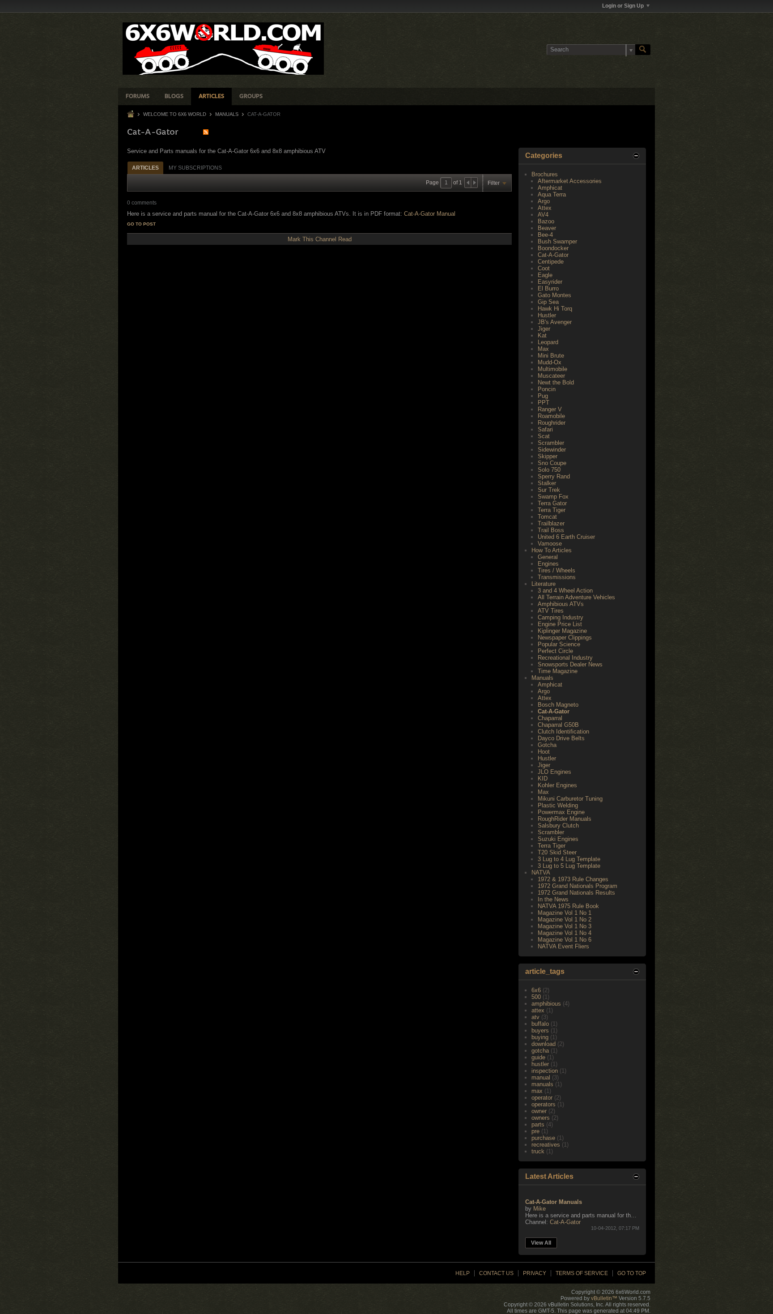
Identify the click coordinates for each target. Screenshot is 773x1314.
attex (537, 1010)
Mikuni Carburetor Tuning (570, 798)
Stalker (547, 483)
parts (537, 1124)
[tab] (145, 167)
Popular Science (559, 644)
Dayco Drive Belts (561, 738)
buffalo (540, 1023)
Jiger (544, 328)
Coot (544, 268)
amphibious (546, 1003)
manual (540, 1077)
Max (543, 349)
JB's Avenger (555, 322)
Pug (543, 395)
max (537, 1091)
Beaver (547, 228)
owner (539, 1111)
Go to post (141, 224)
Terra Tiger (551, 510)
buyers (540, 1030)
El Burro (548, 288)
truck (537, 1151)
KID (543, 778)
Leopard (548, 342)
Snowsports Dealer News (570, 664)
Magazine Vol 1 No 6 (564, 939)
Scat (544, 436)
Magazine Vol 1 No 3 (564, 926)
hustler (540, 1064)
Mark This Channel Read (320, 239)
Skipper (547, 456)
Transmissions (557, 577)
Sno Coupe (552, 463)
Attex (545, 208)
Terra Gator (552, 503)
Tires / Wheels (556, 570)
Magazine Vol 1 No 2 (564, 919)
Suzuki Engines (558, 839)
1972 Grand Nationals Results (576, 892)
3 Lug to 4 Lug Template (569, 859)
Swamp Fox (553, 496)
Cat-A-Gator (553, 255)
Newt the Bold (556, 382)
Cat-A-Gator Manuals (553, 1202)
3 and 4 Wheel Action (565, 590)
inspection (544, 1070)
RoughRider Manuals (564, 818)
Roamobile (551, 416)
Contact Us (496, 1273)
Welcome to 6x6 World (174, 114)
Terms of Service (582, 1273)
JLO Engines (554, 771)
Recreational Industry (565, 657)
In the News (553, 899)
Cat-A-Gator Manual (429, 213)
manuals (542, 1084)
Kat (542, 335)
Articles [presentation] (145, 168)
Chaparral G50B (558, 724)
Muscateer (551, 375)
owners (540, 1117)
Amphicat (550, 187)
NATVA (540, 872)
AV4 (543, 214)
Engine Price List (560, 624)
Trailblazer (551, 523)
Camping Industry (560, 617)
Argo (544, 201)
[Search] (642, 49)
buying (539, 1037)
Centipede (551, 261)
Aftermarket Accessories (570, 181)
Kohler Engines (557, 785)
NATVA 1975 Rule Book (568, 906)
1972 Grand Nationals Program (577, 886)
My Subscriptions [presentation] (195, 168)
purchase (543, 1138)
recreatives (545, 1144)
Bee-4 (545, 234)
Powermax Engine (561, 812)
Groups (251, 96)
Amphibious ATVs (561, 604)
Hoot (544, 751)
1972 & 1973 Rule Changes (573, 879)
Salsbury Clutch (558, 825)
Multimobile (552, 369)
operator (541, 1097)
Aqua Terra (552, 194)
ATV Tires (551, 610)
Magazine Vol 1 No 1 (564, 912)
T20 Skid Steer (557, 852)
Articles (211, 96)
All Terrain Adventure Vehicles (576, 597)
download (543, 1044)
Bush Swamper (557, 241)
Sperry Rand (554, 476)
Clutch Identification (563, 731)
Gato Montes (554, 295)
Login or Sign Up (623, 6)
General (548, 557)
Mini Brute (551, 355)
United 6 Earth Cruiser (566, 536)
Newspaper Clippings (565, 637)
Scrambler (551, 442)
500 (536, 997)
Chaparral (550, 718)
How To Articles (551, 550)
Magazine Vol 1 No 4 (564, 933)
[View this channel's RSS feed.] (205, 132)
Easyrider (550, 281)
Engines (548, 563)
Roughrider (551, 422)
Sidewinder (552, 449)
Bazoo (546, 221)
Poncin (547, 389)
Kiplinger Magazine (562, 630)
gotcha (540, 1050)
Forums (137, 96)
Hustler (547, 315)
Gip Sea (548, 302)
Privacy (534, 1273)
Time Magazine (558, 671)
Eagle (545, 275)
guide (538, 1057)
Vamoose (550, 543)
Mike (539, 1208)
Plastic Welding (558, 805)
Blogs (174, 96)
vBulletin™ (604, 1298)
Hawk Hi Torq (555, 308)
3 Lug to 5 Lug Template (569, 865)
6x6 (536, 990)
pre (535, 1131)
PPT (543, 402)
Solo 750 (549, 469)
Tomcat (547, 516)
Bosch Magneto (558, 704)
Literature (543, 583)
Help (462, 1273)
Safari (545, 429)
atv (535, 1017)
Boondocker (553, 248)
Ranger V (550, 409)
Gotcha (547, 745)
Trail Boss (551, 530)
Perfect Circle (555, 651)
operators (543, 1104)
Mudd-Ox (549, 362)
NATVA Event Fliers (563, 946)
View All (541, 1243)
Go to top (631, 1273)
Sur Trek (549, 489)
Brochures (544, 174)
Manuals (226, 114)
